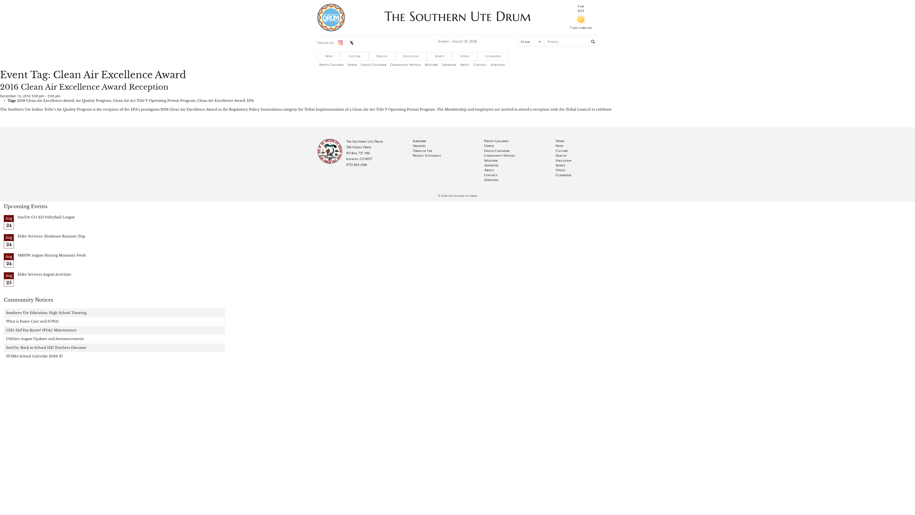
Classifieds (493, 56)
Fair (581, 6)
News (329, 56)
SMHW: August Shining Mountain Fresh (52, 255)
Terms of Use (422, 151)
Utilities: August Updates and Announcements (45, 339)
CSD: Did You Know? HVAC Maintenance (41, 330)
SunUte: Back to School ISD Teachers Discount (46, 348)
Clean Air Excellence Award (221, 101)
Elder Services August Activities (44, 275)
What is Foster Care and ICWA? (32, 321)
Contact (480, 65)
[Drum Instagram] (340, 43)
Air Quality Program (93, 101)
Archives (419, 146)
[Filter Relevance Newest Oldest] (557, 41)
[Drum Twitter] (352, 43)
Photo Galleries (331, 65)
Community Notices (405, 65)
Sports (439, 56)
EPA (250, 101)
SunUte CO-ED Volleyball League (46, 217)
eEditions (498, 65)
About (465, 65)
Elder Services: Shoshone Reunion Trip (51, 236)
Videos (352, 65)
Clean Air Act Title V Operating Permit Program (154, 101)
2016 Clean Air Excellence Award (45, 101)
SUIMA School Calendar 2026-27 (34, 356)
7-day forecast (581, 28)
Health (381, 56)
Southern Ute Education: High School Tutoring (46, 313)
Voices (464, 56)
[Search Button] (593, 41)
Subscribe (419, 141)
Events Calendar (373, 65)
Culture (355, 56)
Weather (431, 65)
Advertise (449, 65)
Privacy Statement (427, 156)
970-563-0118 (356, 165)
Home (560, 141)
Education (411, 56)
